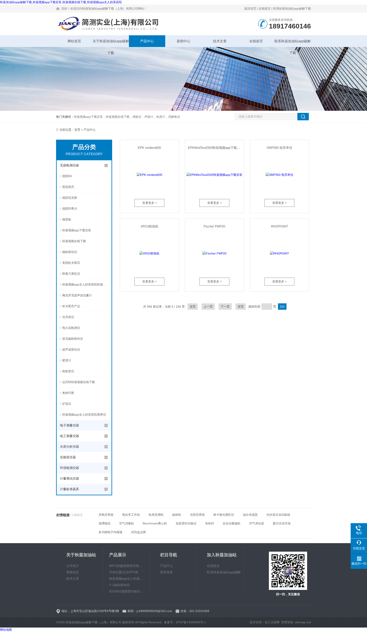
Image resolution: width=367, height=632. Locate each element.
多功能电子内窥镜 (110, 532)
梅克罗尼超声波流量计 (77, 295)
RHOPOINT (279, 226)
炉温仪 (66, 403)
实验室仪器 (68, 457)
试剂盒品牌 (138, 532)
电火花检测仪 (71, 327)
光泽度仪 (68, 317)
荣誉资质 (166, 572)
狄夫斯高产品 (71, 306)
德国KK (67, 176)
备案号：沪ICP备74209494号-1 (185, 622)
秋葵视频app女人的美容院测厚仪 (84, 414)
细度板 (66, 219)
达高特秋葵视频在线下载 (78, 382)
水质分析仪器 (69, 446)
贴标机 (176, 514)
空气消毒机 (126, 523)
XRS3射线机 (149, 226)
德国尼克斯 (69, 197)
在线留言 (265, 8)
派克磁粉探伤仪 (72, 338)
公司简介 (72, 566)
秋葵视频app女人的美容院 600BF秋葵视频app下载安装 (126, 578)
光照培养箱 (197, 514)
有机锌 (209, 523)
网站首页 (74, 41)
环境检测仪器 (69, 468)
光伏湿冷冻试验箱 (278, 514)
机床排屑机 (156, 514)
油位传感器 (250, 514)
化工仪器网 (272, 622)
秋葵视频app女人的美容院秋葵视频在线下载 (87, 284)
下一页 (225, 306)
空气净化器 (256, 523)
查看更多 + (149, 203)
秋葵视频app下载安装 (76, 230)
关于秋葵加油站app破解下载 (111, 43)
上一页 (208, 306)
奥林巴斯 (68, 393)
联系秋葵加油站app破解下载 (292, 8)
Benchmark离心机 (155, 523)
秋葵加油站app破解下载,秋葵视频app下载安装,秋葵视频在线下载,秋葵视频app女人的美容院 (61, 2)
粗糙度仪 (68, 371)
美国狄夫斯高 (71, 262)
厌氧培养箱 (106, 514)
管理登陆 (287, 622)
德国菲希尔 (69, 208)
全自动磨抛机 (231, 523)
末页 (241, 306)
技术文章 (220, 41)
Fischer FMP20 (214, 226)
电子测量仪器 (69, 425)
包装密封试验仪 (186, 523)
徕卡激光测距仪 (223, 514)
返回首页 (250, 8)
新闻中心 (183, 41)
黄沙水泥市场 (282, 523)
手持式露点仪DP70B (123, 572)
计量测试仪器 (69, 478)
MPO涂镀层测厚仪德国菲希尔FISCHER (126, 566)
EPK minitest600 (149, 147)
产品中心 (147, 41)
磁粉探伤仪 (69, 252)
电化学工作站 (131, 514)
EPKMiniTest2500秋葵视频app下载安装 (215, 147)
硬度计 (66, 360)
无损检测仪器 (69, 165)
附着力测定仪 (71, 273)
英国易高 (68, 187)
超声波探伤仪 (71, 349)
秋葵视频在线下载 (74, 241)
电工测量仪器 (69, 436)
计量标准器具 (69, 489)
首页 (77, 129)
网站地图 (6, 629)
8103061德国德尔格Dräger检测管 (126, 591)
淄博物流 (104, 523)
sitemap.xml (303, 622)
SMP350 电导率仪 (279, 147)
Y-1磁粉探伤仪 (119, 585)
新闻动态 (72, 572)
